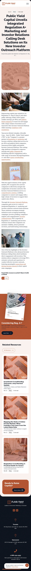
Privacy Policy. (15, 567)
